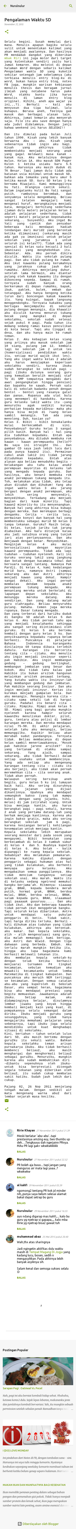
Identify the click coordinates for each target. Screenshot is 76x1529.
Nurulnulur (17, 6)
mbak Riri (12, 58)
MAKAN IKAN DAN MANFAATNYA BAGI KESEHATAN (34, 1484)
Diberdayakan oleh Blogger (40, 1524)
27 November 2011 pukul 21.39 (53, 1130)
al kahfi (22, 1185)
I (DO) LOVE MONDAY (16, 1450)
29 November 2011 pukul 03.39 (45, 1185)
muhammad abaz (29, 1236)
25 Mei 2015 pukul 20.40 (55, 1236)
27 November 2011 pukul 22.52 (50, 1159)
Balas (21, 1151)
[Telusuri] (71, 5)
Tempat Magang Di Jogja (46, 1252)
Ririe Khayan (26, 1130)
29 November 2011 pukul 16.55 (50, 1211)
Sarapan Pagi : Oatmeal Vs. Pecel (22, 1388)
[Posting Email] (6, 1102)
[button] (6, 31)
